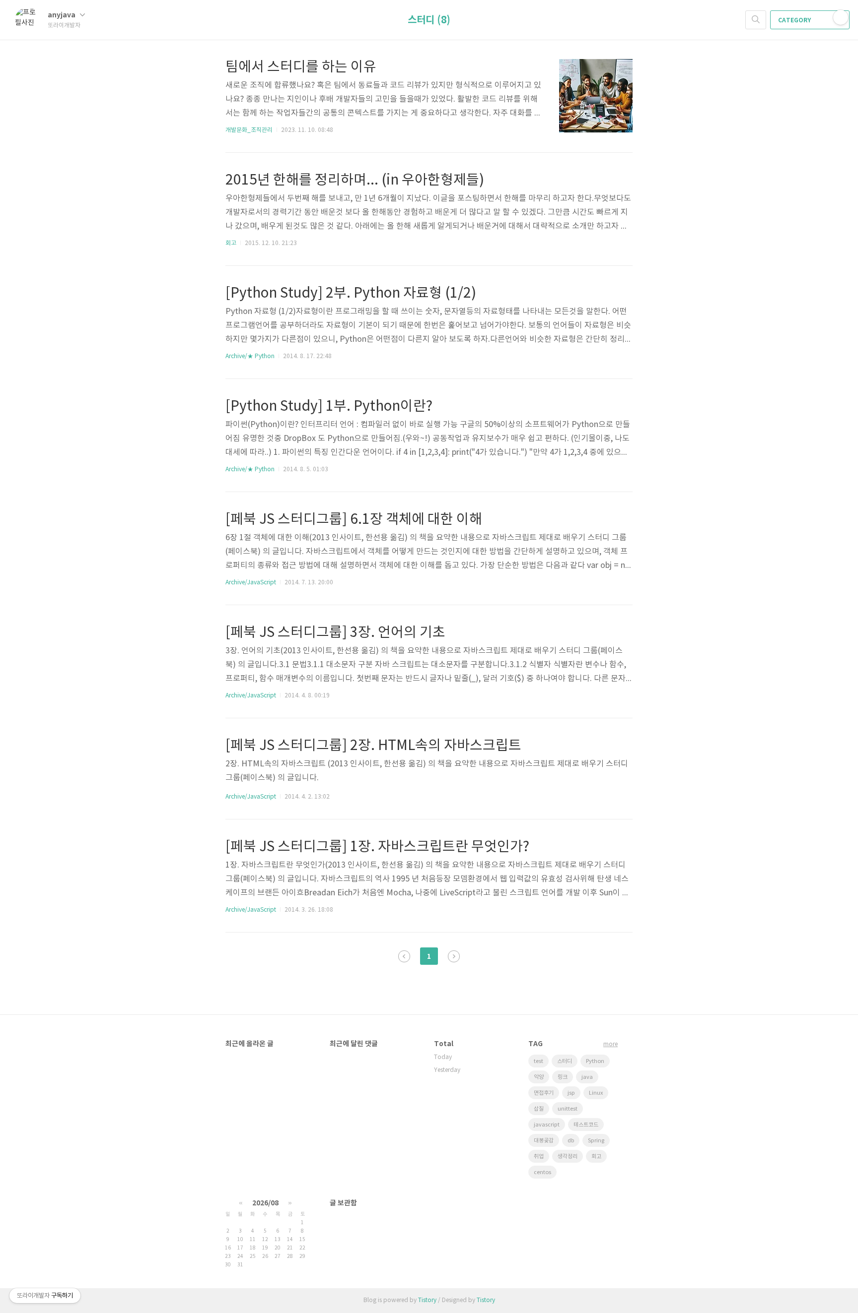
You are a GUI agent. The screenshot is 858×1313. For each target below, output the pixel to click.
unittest (567, 1109)
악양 (539, 1077)
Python (595, 1061)
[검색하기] (756, 20)
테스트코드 (585, 1125)
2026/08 (265, 1203)
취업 (539, 1156)
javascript (547, 1125)
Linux (596, 1093)
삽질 (539, 1109)
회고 (230, 243)
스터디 (564, 1061)
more (610, 1044)
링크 (563, 1077)
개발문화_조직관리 (249, 130)
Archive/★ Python (250, 356)
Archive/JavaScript (250, 582)
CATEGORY (795, 20)
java (587, 1077)
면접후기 (544, 1093)
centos (542, 1172)
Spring (596, 1140)
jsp (571, 1093)
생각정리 (567, 1156)
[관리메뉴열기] (840, 17)
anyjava (62, 15)
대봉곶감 (544, 1140)
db (571, 1140)
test (538, 1061)
